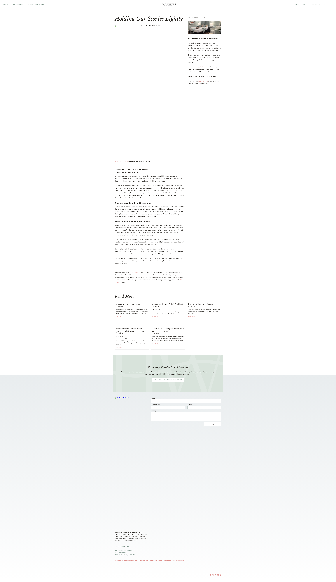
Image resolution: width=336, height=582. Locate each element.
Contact (313, 4)
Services (29, 4)
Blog (126, 161)
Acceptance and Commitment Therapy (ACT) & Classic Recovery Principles (130, 331)
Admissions (39, 4)
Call (327, 4)
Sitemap (152, 574)
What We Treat (17, 4)
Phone (190, 404)
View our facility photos (196, 67)
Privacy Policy (139, 574)
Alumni (304, 4)
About (5, 4)
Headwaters (119, 161)
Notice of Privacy (146, 574)
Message (154, 411)
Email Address (155, 404)
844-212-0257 (203, 81)
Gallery (296, 4)
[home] (168, 5)
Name (153, 398)
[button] (332, 5)
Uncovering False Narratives (128, 304)
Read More (119, 316)
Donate (322, 4)
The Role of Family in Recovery (201, 304)
